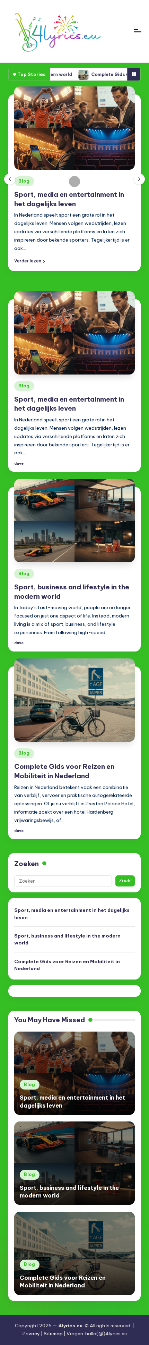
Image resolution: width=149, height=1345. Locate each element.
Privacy (31, 1333)
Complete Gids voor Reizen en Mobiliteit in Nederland (67, 965)
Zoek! (125, 880)
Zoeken (26, 863)
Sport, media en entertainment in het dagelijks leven (72, 913)
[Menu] (137, 31)
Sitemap (53, 1333)
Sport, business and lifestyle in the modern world (67, 939)
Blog (24, 181)
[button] (29, 261)
